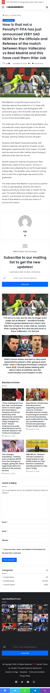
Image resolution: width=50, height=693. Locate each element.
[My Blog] (15, 7)
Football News (15, 15)
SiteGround (37, 668)
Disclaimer (23, 672)
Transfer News (9, 585)
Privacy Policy (25, 676)
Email (5, 531)
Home (6, 15)
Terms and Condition (37, 672)
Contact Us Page (11, 672)
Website (5, 540)
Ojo (7, 63)
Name (5, 522)
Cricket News (8, 577)
